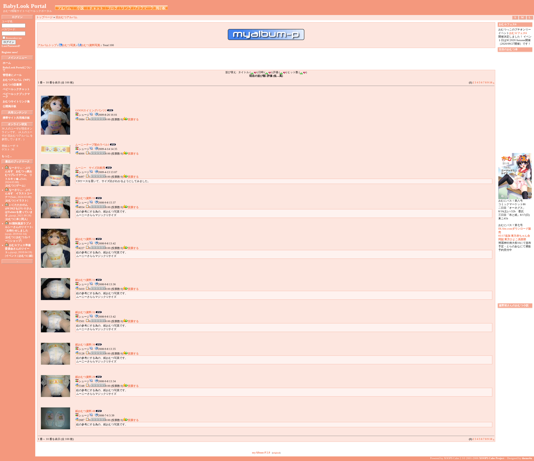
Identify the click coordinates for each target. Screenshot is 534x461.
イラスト (21, 200)
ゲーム (20, 185)
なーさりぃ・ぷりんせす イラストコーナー (18, 193)
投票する (133, 119)
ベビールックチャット (16, 89)
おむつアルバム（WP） (17, 79)
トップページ (44, 17)
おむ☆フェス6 (518, 33)
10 (490, 82)
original (276, 453)
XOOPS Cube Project (491, 458)
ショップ (15, 240)
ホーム (7, 63)
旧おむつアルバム (66, 17)
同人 (24, 219)
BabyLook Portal (24, 6)
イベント (11, 255)
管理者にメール (12, 75)
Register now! (10, 52)
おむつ (10, 185)
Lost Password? (11, 46)
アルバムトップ (47, 45)
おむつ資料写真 (90, 45)
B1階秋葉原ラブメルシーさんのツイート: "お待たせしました (19, 227)
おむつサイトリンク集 (16, 101)
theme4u (527, 458)
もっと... (7, 156)
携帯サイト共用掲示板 (16, 117)
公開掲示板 (9, 106)
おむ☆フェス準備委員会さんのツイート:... (18, 249)
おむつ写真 (69, 45)
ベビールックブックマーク (16, 95)
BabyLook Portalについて (17, 69)
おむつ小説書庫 (12, 84)
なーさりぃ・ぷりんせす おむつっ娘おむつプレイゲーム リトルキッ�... (18, 173)
